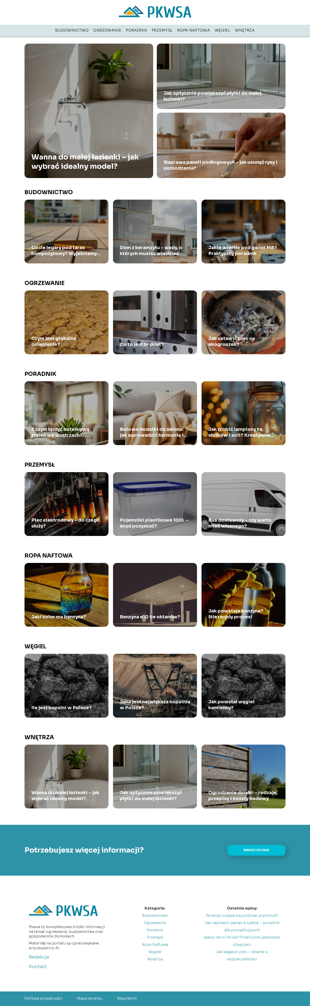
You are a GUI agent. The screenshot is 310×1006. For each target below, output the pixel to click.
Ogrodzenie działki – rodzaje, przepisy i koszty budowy (243, 795)
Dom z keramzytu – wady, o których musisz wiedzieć (151, 250)
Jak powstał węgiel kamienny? (231, 705)
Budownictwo (72, 30)
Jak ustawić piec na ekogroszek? (231, 341)
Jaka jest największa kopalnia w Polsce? (155, 705)
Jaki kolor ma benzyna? (58, 617)
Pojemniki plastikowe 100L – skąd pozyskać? (154, 523)
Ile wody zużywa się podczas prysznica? (242, 915)
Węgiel (222, 30)
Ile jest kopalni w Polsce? (61, 708)
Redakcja (39, 957)
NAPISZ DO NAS (256, 850)
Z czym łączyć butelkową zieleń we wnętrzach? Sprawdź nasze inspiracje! (62, 432)
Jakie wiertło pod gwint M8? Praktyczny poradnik (242, 250)
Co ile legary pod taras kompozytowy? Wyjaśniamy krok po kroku (64, 251)
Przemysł (162, 30)
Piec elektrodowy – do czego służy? (65, 523)
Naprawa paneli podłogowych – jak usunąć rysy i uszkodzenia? (221, 165)
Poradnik (136, 30)
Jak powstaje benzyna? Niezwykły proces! (235, 614)
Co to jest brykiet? (142, 344)
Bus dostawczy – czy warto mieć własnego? (239, 523)
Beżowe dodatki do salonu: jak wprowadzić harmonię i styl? (152, 432)
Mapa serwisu (90, 998)
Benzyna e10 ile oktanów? (150, 617)
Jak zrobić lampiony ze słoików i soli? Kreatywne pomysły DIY (239, 432)
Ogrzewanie (107, 30)
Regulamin (127, 998)
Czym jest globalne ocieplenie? (53, 341)
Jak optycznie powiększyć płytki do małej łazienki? (212, 96)
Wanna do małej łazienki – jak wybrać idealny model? (85, 161)
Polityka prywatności (43, 998)
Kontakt (38, 966)
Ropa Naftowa (193, 30)
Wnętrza (245, 30)
